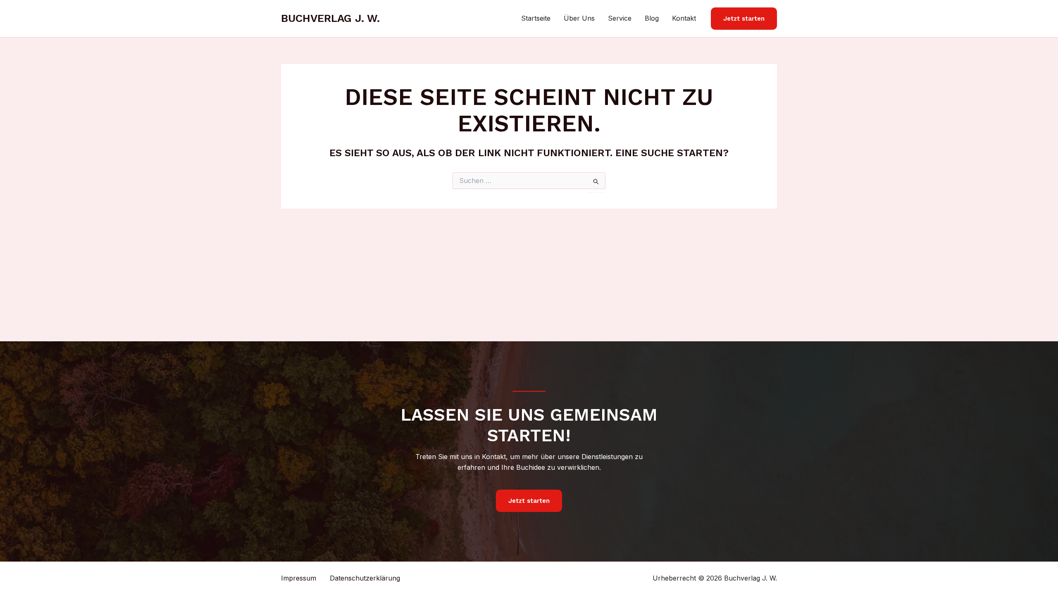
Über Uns (579, 18)
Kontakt (684, 18)
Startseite (535, 18)
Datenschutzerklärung (365, 578)
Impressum (298, 578)
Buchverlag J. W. (330, 18)
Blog (652, 18)
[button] (744, 18)
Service (619, 18)
